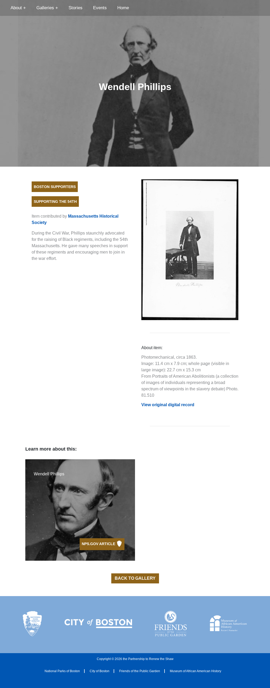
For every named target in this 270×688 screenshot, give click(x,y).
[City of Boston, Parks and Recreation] (98, 623)
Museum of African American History (195, 671)
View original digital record (167, 404)
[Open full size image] (189, 249)
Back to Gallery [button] (135, 578)
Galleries (45, 7)
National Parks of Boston (62, 671)
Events (100, 7)
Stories (76, 7)
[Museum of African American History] (228, 623)
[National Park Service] (32, 623)
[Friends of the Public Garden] (171, 623)
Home (123, 7)
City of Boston (99, 671)
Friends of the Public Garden (139, 671)
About (16, 7)
